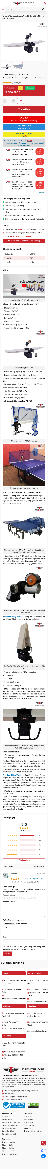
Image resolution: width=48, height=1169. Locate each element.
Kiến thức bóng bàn (8, 1142)
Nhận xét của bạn (10, 901)
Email (5, 937)
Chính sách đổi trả (8, 1131)
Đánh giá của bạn (9, 895)
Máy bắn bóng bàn (30, 16)
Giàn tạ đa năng (29, 1119)
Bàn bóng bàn (29, 1125)
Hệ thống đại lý (7, 1119)
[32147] (20, 101)
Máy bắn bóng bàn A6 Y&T (34, 878)
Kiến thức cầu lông (8, 1148)
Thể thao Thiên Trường (13, 775)
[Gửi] (43, 9)
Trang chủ (5, 16)
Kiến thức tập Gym (8, 1145)
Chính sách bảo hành (9, 1128)
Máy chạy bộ (28, 1128)
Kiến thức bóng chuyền (10, 1154)
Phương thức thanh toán (10, 1125)
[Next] (43, 41)
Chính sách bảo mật (9, 1134)
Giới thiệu (5, 1116)
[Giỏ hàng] (45, 3)
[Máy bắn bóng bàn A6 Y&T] (23, 879)
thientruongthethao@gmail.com (15, 1097)
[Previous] (5, 41)
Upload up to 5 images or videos (15, 920)
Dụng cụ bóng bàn (16, 16)
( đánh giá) (16, 83)
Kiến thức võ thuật (8, 1151)
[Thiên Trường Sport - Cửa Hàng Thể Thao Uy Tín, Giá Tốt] (24, 3)
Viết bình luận (24, 860)
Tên (5, 928)
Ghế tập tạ (27, 1116)
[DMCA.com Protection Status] (33, 1105)
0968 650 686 (9, 1094)
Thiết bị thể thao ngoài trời (33, 1131)
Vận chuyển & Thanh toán (11, 1122)
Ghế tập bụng (28, 1122)
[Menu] (3, 9)
